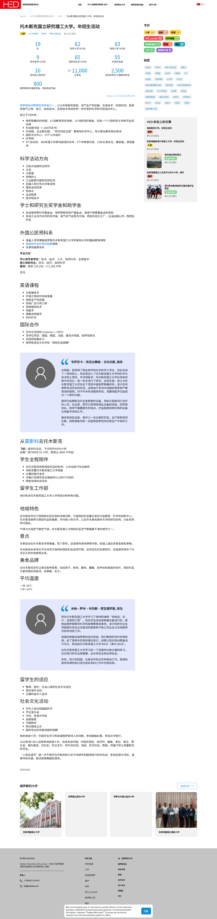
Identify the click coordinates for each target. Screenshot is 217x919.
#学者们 (186, 96)
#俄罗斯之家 (151, 108)
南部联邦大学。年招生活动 (159, 127)
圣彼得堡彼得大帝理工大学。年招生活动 (165, 141)
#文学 (169, 79)
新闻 (119, 874)
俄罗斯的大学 (119, 4)
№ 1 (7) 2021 (70, 33)
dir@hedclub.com (31, 886)
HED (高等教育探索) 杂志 (97, 4)
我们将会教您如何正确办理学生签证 (179, 187)
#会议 (157, 102)
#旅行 (167, 102)
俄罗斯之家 (164, 50)
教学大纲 (152, 4)
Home (23, 16)
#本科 (43, 33)
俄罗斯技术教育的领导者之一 (37, 105)
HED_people (153, 38)
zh (202, 4)
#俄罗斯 (159, 79)
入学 (60, 16)
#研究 (175, 96)
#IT (186, 73)
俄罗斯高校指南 (137, 4)
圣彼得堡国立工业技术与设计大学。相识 (165, 172)
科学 (175, 32)
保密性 (120, 890)
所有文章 (88, 858)
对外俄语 (172, 38)
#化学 (167, 73)
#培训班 (149, 91)
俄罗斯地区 (122, 864)
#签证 (183, 91)
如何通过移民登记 (173, 154)
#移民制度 (150, 96)
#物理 (157, 73)
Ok (146, 911)
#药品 (148, 79)
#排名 (148, 73)
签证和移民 (152, 44)
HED (119, 896)
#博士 (183, 67)
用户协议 (121, 885)
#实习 (148, 102)
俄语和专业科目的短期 (39, 244)
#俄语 (177, 73)
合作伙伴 (121, 880)
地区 (179, 44)
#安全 (148, 67)
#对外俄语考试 (184, 85)
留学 (162, 32)
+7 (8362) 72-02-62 (31, 880)
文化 (149, 50)
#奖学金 (169, 85)
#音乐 (187, 102)
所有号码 (121, 869)
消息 (80, 4)
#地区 (177, 102)
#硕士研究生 (55, 33)
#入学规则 (33, 33)
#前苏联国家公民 (153, 85)
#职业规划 (164, 96)
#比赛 (173, 91)
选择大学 (185, 786)
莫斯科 (32, 440)
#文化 (179, 79)
